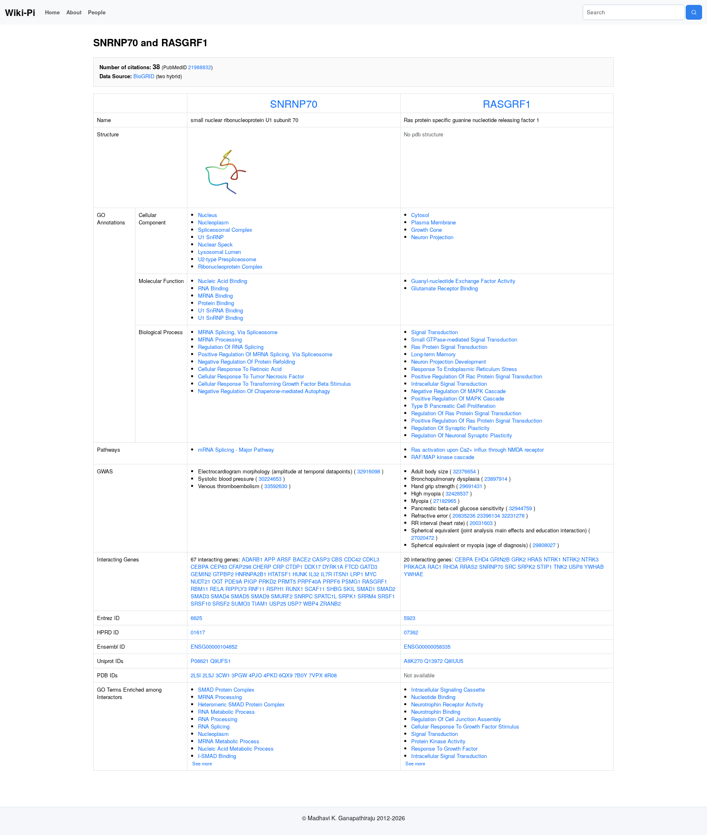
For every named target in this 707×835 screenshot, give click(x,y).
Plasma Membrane (433, 222)
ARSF (284, 559)
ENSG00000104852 (214, 646)
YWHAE (413, 574)
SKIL (349, 589)
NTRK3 (590, 559)
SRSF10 (201, 603)
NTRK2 (571, 559)
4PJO (255, 675)
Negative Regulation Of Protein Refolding (246, 361)
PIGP (250, 581)
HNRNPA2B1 (250, 574)
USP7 (295, 603)
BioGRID (143, 76)
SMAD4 (220, 596)
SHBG (334, 589)
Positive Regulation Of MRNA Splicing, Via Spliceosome (265, 354)
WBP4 (310, 603)
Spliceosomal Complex (225, 229)
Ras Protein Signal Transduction (449, 347)
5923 (409, 618)
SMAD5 (240, 596)
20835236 (464, 515)
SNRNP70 (293, 103)
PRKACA (415, 566)
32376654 (464, 471)
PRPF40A (309, 581)
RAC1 (434, 566)
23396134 (488, 515)
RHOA (450, 566)
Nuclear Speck (215, 244)
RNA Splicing (214, 726)
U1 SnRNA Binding (220, 310)
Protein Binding (216, 303)
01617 (198, 632)
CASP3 (321, 559)
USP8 (576, 566)
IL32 (314, 574)
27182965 (444, 501)
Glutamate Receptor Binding (444, 288)
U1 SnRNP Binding (220, 317)
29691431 (470, 486)
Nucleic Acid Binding (222, 281)
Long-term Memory (433, 354)
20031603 (481, 523)
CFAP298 (240, 566)
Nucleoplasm (213, 222)
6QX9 (286, 675)
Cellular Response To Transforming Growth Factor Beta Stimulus (274, 383)
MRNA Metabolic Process (228, 741)
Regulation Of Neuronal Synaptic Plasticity (461, 435)
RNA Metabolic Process (226, 711)
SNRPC (303, 596)
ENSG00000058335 (427, 646)
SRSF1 (386, 596)
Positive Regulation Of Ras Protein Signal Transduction (476, 420)
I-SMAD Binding (217, 756)
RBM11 (199, 589)
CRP (278, 566)
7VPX (316, 675)
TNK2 (560, 566)
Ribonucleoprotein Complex (230, 266)
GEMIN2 (201, 574)
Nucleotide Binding (433, 697)
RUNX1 (294, 589)
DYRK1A (332, 566)
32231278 (513, 515)
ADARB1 (252, 559)
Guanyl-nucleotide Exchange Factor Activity (463, 281)
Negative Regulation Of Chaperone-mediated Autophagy (264, 391)
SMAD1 (366, 589)
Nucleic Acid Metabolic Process (236, 748)
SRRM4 (367, 596)
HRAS (534, 559)
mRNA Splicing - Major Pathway (236, 449)
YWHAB (594, 566)
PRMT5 (287, 581)
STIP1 (544, 566)
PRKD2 (267, 581)
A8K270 (413, 661)
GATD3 (368, 566)
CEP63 (218, 566)
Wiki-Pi (20, 12)
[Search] (694, 12)
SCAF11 (315, 589)
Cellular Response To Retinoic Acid (239, 369)
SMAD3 (200, 596)
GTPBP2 (223, 574)
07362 (411, 632)
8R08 (330, 675)
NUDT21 (200, 581)
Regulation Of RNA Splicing (230, 347)
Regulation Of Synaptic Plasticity (450, 428)
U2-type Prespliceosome (227, 259)
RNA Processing (217, 719)
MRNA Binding (215, 295)
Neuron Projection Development (448, 361)
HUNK (300, 574)
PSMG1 (351, 581)
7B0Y (300, 675)
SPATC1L (325, 596)
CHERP (262, 566)
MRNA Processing (220, 339)
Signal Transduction (434, 332)
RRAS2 (468, 566)
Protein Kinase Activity (438, 741)
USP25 (277, 603)
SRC (510, 566)
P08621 (200, 661)
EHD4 (482, 559)
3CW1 (223, 675)
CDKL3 (371, 559)
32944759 (520, 508)
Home (52, 12)
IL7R (326, 574)
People (97, 12)
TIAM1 (260, 603)
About (73, 12)
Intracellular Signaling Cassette (448, 689)
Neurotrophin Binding (435, 711)
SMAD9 (260, 596)
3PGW (239, 675)
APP (269, 559)
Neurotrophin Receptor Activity (447, 704)
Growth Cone (426, 229)
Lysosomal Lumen (219, 252)
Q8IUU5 (453, 661)
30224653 (270, 478)
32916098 (368, 471)
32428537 (457, 493)
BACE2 (302, 559)
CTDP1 (294, 566)
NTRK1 (552, 559)
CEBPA (200, 566)
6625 (196, 618)
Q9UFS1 (220, 661)
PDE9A (233, 581)
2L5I (196, 675)
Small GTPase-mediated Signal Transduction (464, 339)
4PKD (270, 675)
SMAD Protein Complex (226, 689)
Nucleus (207, 215)
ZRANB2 (330, 603)
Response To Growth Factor (444, 748)
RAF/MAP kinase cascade (442, 457)
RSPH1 (275, 589)
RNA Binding (213, 288)
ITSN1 (341, 574)
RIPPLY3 (236, 589)
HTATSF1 (279, 574)
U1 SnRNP (211, 237)
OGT (217, 581)
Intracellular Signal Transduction (449, 383)
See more (202, 763)
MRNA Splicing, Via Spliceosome (237, 332)
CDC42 (352, 559)
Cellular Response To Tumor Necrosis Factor (251, 376)
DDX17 (312, 566)
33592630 (275, 486)
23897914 (495, 478)
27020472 (422, 537)
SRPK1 (347, 596)
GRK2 (518, 559)
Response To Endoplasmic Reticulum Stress (464, 369)
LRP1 (356, 574)
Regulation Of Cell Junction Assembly (456, 719)
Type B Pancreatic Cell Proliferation (453, 406)
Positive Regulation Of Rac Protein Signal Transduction (476, 376)
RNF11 (256, 589)
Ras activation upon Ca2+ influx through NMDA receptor (477, 449)
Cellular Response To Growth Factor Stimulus (465, 726)
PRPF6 (331, 581)
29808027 (544, 545)
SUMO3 (240, 603)
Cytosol (420, 215)
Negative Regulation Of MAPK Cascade (458, 391)
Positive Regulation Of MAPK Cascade (457, 398)
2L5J (208, 675)
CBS (336, 559)
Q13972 (433, 661)
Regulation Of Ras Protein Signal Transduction (466, 413)
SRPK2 (526, 566)
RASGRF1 (507, 103)
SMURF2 (282, 596)
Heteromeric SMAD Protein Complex (241, 704)
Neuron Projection (432, 237)
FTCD (351, 566)
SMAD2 (386, 589)
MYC (370, 574)
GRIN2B (500, 559)
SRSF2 (221, 603)
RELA (217, 589)
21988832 (199, 66)
